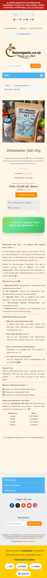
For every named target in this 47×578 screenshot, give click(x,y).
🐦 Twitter (35, 566)
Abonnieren (34, 524)
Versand (27, 190)
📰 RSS (10, 566)
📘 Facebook (23, 573)
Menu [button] (7, 75)
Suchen (35, 66)
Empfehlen (15, 208)
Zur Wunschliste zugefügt (21, 203)
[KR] (29, 19)
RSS (23, 505)
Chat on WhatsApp (35, 7)
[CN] (26, 19)
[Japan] (17, 19)
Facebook (12, 505)
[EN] (14, 19)
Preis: (12, 186)
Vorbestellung (26, 195)
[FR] (23, 19)
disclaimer (27, 550)
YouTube (29, 505)
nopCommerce (29, 541)
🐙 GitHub (22, 566)
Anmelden (23, 28)
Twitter (17, 505)
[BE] (32, 19)
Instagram (35, 505)
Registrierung (11, 28)
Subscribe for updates (25, 559)
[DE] (20, 19)
